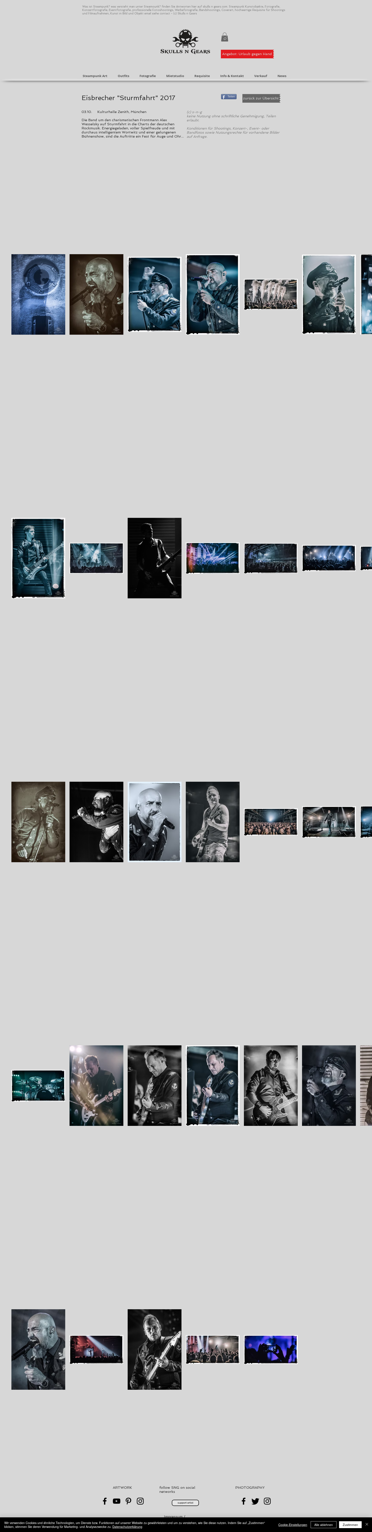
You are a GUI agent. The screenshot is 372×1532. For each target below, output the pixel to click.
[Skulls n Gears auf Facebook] (243, 1501)
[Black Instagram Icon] (140, 1501)
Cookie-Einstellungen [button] (292, 1525)
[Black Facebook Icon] (104, 1501)
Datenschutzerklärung (127, 1526)
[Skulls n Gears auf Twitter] (255, 1501)
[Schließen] (366, 1525)
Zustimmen (350, 1525)
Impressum (173, 1517)
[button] (224, 37)
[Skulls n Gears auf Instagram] (267, 1501)
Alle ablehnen (323, 1525)
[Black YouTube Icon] (116, 1501)
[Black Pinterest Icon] (128, 1501)
